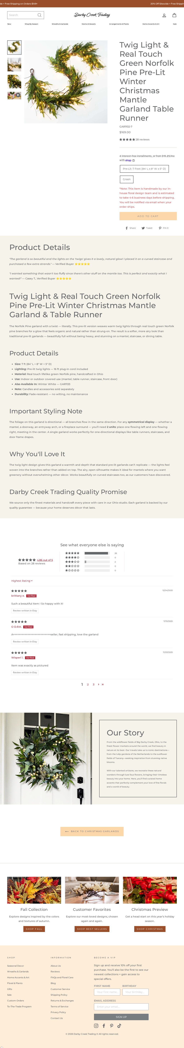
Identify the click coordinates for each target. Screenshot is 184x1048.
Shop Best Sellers (92, 929)
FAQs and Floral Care (62, 977)
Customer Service (60, 989)
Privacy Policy (58, 1012)
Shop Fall (34, 929)
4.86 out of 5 (45, 560)
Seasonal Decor (15, 965)
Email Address (105, 1000)
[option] (65, 81)
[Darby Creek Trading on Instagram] (96, 1025)
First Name (102, 986)
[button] (127, 139)
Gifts (9, 989)
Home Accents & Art (150, 24)
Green (126, 179)
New (9, 24)
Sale (175, 24)
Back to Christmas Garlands (94, 831)
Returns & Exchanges (62, 1000)
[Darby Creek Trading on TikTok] (119, 1025)
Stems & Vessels (89, 24)
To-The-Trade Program (19, 1006)
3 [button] (93, 684)
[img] (19, 591)
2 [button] (88, 684)
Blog (53, 983)
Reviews (55, 971)
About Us (56, 965)
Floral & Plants (14, 983)
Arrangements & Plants (119, 24)
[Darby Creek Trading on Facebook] (104, 1025)
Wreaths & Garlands (60, 24)
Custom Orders (15, 1000)
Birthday (129, 986)
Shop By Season (31, 24)
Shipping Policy (59, 994)
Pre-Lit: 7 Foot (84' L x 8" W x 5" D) (144, 168)
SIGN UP (121, 1017)
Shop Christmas (150, 929)
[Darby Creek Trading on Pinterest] (111, 1025)
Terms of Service (59, 1006)
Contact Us (57, 1018)
